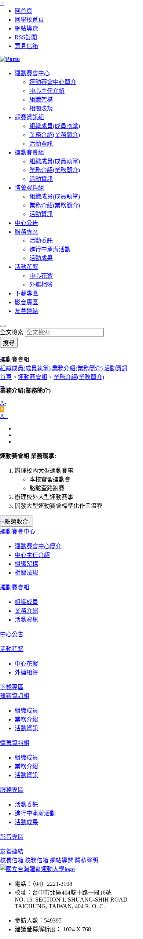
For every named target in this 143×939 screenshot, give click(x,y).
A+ (4, 416)
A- (3, 403)
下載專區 (26, 293)
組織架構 (41, 100)
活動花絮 (26, 267)
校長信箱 (11, 860)
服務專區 (26, 232)
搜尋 (9, 343)
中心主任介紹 (47, 91)
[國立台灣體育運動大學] (37, 869)
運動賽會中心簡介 (52, 82)
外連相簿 (41, 284)
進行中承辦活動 (49, 249)
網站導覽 (26, 28)
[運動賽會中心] (71, 59)
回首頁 (23, 11)
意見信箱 (26, 46)
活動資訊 (41, 144)
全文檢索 (11, 332)
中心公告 (26, 223)
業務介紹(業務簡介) (54, 135)
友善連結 (26, 311)
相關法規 (41, 108)
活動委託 (41, 240)
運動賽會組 (29, 152)
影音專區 (26, 302)
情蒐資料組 (29, 188)
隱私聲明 (86, 860)
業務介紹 (26, 611)
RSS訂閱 (26, 37)
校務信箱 (36, 860)
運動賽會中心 (32, 73)
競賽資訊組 (29, 117)
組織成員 (26, 602)
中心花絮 (41, 276)
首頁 (6, 377)
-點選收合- (16, 521)
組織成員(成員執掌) (54, 126)
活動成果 (41, 258)
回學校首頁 (29, 20)
